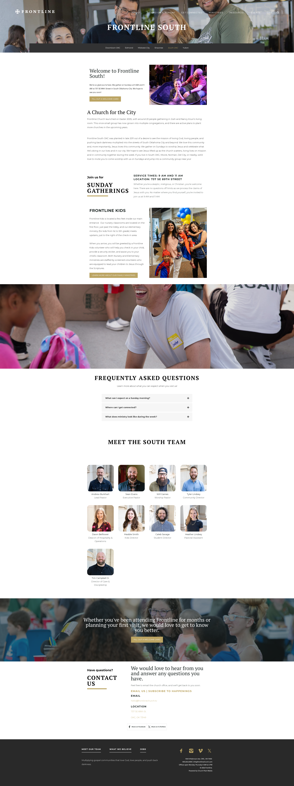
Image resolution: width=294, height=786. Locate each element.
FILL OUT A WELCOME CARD (105, 99)
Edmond (129, 48)
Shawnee (159, 48)
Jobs (143, 749)
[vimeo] (200, 750)
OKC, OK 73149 (138, 717)
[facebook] (182, 750)
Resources (237, 12)
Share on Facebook (138, 727)
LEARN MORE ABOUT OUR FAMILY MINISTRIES (113, 275)
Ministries (216, 12)
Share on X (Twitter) (158, 727)
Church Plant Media (205, 771)
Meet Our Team (91, 749)
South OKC (173, 48)
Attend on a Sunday (161, 12)
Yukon (186, 48)
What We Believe (120, 749)
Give (270, 12)
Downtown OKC (112, 48)
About (136, 12)
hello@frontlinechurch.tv (144, 701)
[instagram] (191, 750)
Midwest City (144, 48)
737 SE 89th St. (138, 711)
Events (256, 12)
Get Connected (191, 12)
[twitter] (210, 750)
